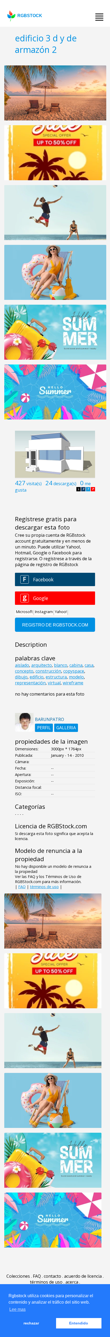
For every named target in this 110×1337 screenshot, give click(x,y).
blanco (60, 665)
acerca (71, 1282)
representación (30, 683)
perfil (44, 728)
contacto (52, 1276)
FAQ (22, 886)
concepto (24, 671)
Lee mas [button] (17, 1309)
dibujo (21, 677)
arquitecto (41, 665)
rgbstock (29, 15)
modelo (76, 677)
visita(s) (34, 484)
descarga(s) (64, 484)
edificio (37, 677)
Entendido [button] (78, 1323)
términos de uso (44, 886)
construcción (48, 671)
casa (89, 665)
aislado (22, 665)
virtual (54, 683)
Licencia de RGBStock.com (51, 826)
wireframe (73, 683)
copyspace (73, 671)
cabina (75, 665)
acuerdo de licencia (83, 1276)
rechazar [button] (31, 1323)
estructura (56, 677)
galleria (66, 728)
